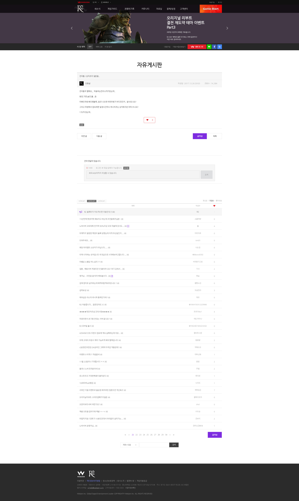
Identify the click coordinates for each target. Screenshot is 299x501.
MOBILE (106, 2)
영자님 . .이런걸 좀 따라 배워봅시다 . (94, 276)
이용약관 (80, 481)
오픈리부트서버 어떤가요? (90, 404)
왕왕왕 (197, 340)
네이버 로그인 (209, 46)
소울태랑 (198, 219)
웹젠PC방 (130, 481)
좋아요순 (219, 201)
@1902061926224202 (198, 326)
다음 (227, 28)
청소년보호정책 (109, 481)
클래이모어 (198, 397)
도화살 (87, 83)
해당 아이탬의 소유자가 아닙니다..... (94, 247)
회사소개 (120, 481)
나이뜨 (197, 383)
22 (136, 435)
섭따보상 (84, 290)
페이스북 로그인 (214, 46)
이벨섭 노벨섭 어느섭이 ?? (91, 262)
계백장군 (198, 390)
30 (166, 435)
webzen (83, 2)
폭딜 (197, 276)
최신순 (205, 201)
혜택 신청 (99, 47)
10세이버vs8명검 (87, 383)
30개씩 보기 (91, 201)
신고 (81, 125)
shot (197, 404)
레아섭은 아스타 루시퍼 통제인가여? (94, 297)
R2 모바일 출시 (86, 326)
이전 (72, 28)
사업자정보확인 (130, 488)
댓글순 (211, 201)
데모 (197, 297)
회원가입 (212, 2)
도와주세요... (85, 240)
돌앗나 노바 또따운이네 (89, 369)
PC (96, 2)
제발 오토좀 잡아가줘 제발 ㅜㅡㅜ (93, 411)
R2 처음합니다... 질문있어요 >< (93, 304)
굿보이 (197, 419)
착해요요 (198, 347)
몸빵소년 (198, 283)
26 (151, 435)
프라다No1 (198, 312)
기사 (197, 269)
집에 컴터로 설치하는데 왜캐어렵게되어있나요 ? (99, 283)
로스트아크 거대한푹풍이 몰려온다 (94, 376)
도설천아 (198, 290)
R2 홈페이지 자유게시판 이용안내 (99, 212)
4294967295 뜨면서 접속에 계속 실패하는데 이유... (101, 333)
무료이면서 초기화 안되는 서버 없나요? (95, 319)
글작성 (199, 136)
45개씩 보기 (101, 201)
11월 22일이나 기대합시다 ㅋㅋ (93, 361)
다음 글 (99, 136)
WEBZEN (81, 474)
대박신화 (198, 354)
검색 (174, 445)
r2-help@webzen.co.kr (96, 488)
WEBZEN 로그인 (197, 46)
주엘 (197, 369)
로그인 (220, 2)
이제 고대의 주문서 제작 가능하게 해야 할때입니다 (100, 340)
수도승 (197, 411)
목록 (215, 136)
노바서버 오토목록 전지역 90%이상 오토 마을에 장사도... (103, 226)
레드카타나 (198, 319)
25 (148, 435)
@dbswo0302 (197, 255)
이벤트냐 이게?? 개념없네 (90, 354)
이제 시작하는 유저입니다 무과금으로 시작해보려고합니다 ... (104, 254)
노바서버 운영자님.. (88, 426)
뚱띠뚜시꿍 (198, 333)
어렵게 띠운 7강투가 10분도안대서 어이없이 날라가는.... (102, 418)
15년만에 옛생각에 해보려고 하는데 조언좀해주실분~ (101, 219)
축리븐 (197, 376)
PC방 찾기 (108, 47)
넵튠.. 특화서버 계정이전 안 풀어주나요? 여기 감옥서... (102, 269)
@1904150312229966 (198, 304)
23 (140, 435)
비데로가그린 (198, 262)
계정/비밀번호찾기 (179, 47)
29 (162, 435)
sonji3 (198, 240)
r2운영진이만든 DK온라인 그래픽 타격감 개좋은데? (100, 347)
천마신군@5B (198, 426)
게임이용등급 (142, 481)
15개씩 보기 (81, 201)
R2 (80, 9)
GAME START (211, 9)
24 (144, 435)
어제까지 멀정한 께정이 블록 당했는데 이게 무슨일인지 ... (102, 233)
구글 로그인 (219, 46)
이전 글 (84, 136)
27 (155, 435)
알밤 (197, 361)
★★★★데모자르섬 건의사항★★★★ (95, 311)
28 (159, 435)
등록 (206, 175)
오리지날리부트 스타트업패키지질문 (94, 397)
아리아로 (198, 233)
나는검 (197, 247)
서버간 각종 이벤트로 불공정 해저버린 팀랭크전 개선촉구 (102, 390)
